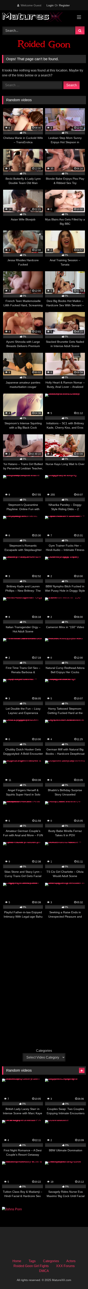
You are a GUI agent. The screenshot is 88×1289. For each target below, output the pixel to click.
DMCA (44, 1271)
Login (50, 5)
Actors (71, 1261)
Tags (32, 1261)
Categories (44, 1050)
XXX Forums (65, 1266)
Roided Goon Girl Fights (31, 1266)
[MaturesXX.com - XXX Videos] (36, 17)
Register (64, 5)
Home (16, 1261)
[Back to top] (75, 1277)
